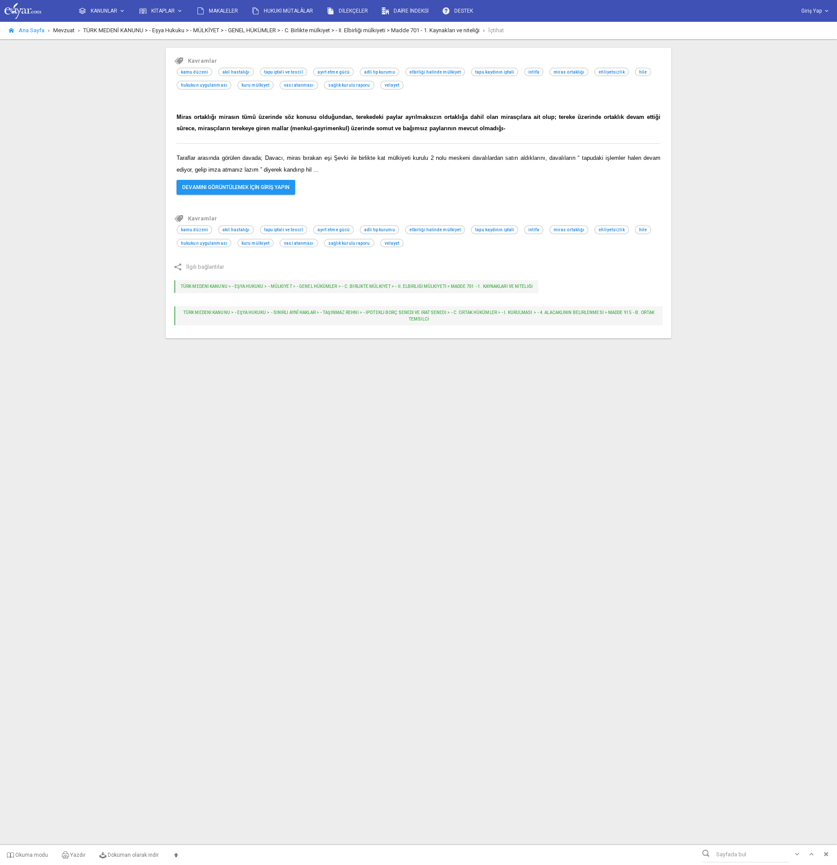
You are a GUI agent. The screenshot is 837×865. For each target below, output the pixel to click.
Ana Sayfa (30, 30)
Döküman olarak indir (132, 855)
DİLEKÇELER (352, 11)
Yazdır (77, 855)
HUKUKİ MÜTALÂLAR (287, 11)
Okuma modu (31, 855)
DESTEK (463, 11)
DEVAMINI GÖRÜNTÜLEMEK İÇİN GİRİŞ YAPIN (235, 187)
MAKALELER (223, 11)
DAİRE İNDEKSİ (410, 11)
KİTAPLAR (163, 11)
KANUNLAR (104, 11)
